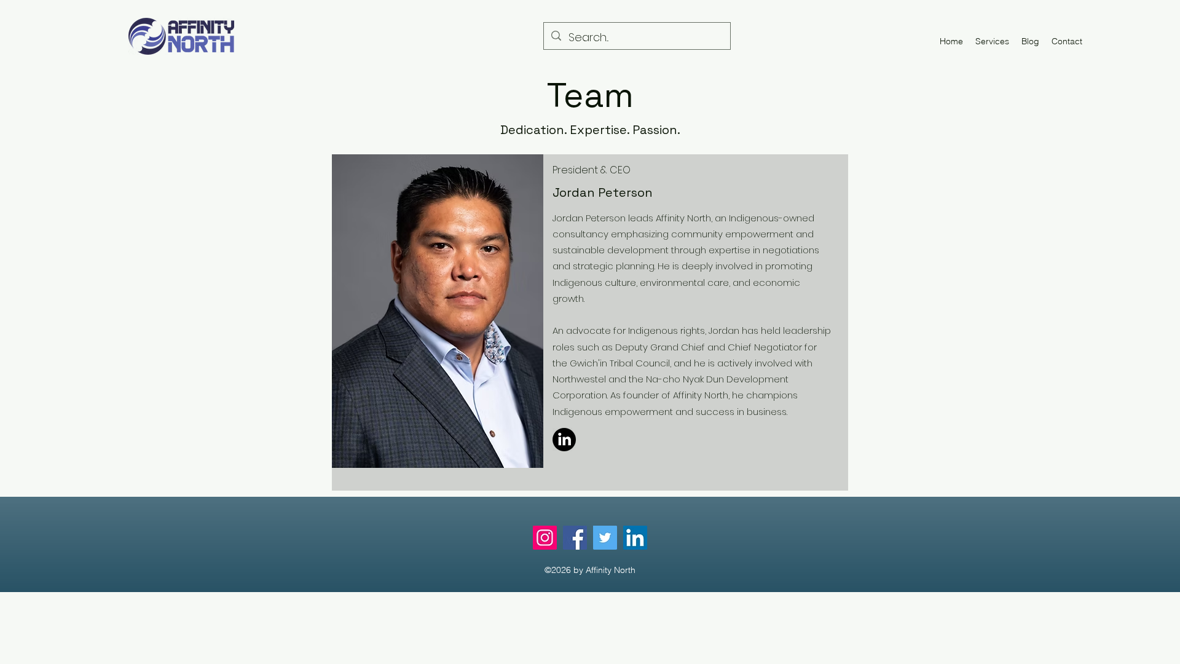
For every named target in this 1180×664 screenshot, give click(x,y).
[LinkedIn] (564, 439)
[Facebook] (575, 538)
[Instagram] (545, 538)
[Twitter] (605, 538)
